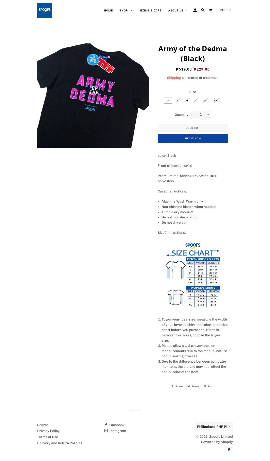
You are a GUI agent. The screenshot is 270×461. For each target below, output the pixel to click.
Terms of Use (47, 437)
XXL (216, 100)
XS (168, 100)
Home (108, 10)
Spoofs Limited (221, 436)
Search (43, 425)
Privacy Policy (48, 431)
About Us (176, 10)
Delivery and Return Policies (59, 443)
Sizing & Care (150, 10)
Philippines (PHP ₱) (212, 427)
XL (205, 100)
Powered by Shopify (217, 442)
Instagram (117, 431)
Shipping (174, 78)
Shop (124, 10)
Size (192, 92)
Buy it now (192, 138)
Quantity (181, 115)
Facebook (117, 425)
